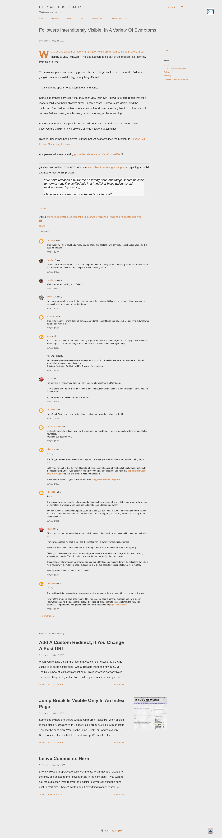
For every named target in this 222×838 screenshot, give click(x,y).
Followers (55, 18)
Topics (81, 18)
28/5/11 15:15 (53, 308)
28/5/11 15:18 (53, 348)
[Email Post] (40, 222)
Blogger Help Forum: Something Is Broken (112, 51)
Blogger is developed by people (106, 479)
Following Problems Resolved (176, 79)
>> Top (43, 208)
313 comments (55, 794)
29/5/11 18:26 (53, 575)
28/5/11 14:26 (53, 252)
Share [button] (167, 51)
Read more (119, 684)
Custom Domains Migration (175, 68)
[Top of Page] (210, 831)
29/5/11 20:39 (53, 609)
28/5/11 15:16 (53, 328)
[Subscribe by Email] (210, 12)
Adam (49, 378)
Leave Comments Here (64, 758)
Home (41, 18)
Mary (49, 336)
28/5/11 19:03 (53, 402)
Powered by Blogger (112, 831)
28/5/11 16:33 (53, 370)
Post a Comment (46, 616)
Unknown (51, 240)
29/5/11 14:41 (53, 521)
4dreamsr (51, 316)
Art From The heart (55, 427)
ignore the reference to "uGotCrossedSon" (98, 154)
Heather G (51, 260)
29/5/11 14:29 (53, 484)
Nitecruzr (51, 449)
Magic (69, 18)
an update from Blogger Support (106, 167)
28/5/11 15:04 (53, 289)
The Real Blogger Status (60, 7)
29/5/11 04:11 (53, 418)
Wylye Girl (51, 297)
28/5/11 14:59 (53, 272)
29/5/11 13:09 (53, 441)
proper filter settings (118, 605)
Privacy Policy (97, 18)
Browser (167, 65)
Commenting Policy (119, 18)
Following (167, 76)
